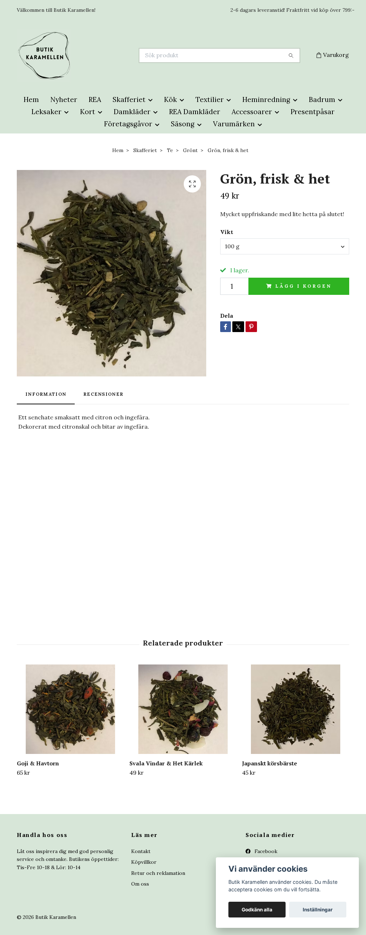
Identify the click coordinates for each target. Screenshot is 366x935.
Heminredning (266, 99)
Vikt (226, 231)
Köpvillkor (144, 862)
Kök (170, 99)
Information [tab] (45, 394)
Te (170, 150)
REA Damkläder (194, 111)
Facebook (265, 851)
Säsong (182, 124)
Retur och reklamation (158, 873)
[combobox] (284, 246)
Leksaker (46, 111)
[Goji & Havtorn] (70, 709)
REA (95, 99)
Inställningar (318, 909)
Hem (31, 99)
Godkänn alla (257, 909)
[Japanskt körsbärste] (295, 709)
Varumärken (234, 124)
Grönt (190, 150)
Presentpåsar (313, 111)
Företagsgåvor (128, 124)
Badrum (322, 99)
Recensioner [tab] (103, 394)
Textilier (210, 99)
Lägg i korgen (303, 286)
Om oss (140, 884)
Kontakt (140, 851)
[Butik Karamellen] (100, 55)
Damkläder (132, 111)
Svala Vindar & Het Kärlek (166, 763)
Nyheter (63, 99)
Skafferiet (129, 99)
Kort (87, 111)
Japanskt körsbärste (269, 763)
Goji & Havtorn (38, 763)
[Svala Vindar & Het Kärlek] (183, 709)
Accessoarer (252, 111)
